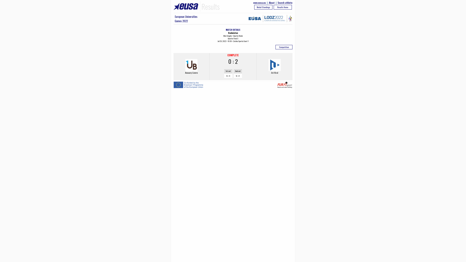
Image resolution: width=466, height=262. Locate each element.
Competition (284, 47)
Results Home (282, 7)
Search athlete (285, 2)
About (272, 2)
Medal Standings (263, 7)
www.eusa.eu (259, 2)
